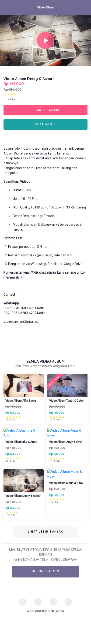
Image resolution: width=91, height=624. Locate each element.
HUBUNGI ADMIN (45, 571)
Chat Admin (45, 124)
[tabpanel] (45, 40)
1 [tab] (45, 69)
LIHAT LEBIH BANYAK (45, 531)
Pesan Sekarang (46, 110)
